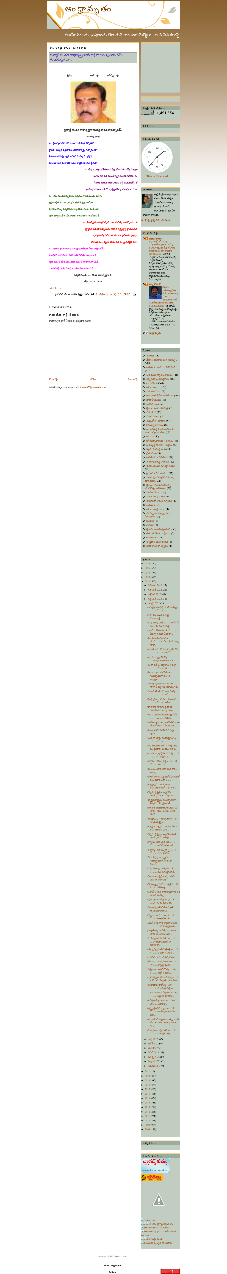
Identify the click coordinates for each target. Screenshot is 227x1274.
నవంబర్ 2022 (155, 589)
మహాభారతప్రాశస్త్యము (157, 545)
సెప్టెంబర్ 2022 (155, 598)
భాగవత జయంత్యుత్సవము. (161, 957)
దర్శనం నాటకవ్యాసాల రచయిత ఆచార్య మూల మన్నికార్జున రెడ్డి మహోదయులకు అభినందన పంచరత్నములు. (163, 296)
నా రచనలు (152, 383)
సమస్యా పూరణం (155, 424)
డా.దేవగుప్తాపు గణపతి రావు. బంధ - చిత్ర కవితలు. (160, 430)
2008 (148, 1129)
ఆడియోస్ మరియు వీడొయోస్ (160, 367)
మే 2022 (152, 1048)
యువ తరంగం (156, 238)
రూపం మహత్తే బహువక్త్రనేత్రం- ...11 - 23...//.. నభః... (162, 716)
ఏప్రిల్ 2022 (154, 1052)
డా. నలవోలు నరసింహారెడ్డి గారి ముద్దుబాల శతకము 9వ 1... (162, 747)
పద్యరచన (151, 412)
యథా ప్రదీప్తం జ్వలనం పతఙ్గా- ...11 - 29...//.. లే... (162, 666)
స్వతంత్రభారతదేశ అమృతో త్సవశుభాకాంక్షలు (160, 908)
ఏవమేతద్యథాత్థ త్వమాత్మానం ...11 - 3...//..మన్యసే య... (162, 924)
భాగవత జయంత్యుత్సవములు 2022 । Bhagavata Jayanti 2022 (162, 811)
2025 (148, 568)
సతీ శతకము (153, 391)
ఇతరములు (152, 404)
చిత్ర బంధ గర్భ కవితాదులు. (160, 374)
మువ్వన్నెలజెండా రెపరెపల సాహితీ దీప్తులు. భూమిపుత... (163, 685)
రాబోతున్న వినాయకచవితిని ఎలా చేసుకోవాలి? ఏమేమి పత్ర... (163, 724)
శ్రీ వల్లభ (150, 355)
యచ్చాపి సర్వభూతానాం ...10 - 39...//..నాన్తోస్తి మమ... (163, 963)
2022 (148, 581)
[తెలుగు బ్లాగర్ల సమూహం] (160, 1223)
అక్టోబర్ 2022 (155, 594)
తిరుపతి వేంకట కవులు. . (158, 533)
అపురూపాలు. (153, 387)
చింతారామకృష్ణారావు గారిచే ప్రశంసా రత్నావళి (161, 877)
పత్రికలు (150, 520)
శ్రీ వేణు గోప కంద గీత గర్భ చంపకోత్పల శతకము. (158, 486)
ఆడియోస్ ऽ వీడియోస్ (157, 457)
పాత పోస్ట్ (132, 379)
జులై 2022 (153, 1039)
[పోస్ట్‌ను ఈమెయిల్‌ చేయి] (134, 294)
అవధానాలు (152, 537)
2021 (148, 1071)
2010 (148, 1120)
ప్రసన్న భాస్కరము (155, 496)
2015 (148, 1098)
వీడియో (150, 524)
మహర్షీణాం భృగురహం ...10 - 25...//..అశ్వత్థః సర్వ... (161, 1031)
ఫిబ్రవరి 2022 (154, 1061)
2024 (148, 572)
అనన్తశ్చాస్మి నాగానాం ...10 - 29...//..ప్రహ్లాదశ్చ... (161, 1002)
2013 (148, 1107)
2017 (148, 1089)
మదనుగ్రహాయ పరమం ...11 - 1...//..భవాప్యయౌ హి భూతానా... (161, 941)
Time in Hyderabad (157, 176)
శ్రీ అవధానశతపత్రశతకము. (159, 529)
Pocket (124, 1256)
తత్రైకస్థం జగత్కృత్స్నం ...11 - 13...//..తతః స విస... (162, 851)
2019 (148, 1080)
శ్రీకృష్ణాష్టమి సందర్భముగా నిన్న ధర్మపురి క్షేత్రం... (162, 820)
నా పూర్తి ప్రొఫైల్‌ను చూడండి (155, 220)
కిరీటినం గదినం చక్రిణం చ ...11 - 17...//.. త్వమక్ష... (163, 762)
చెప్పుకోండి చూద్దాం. (156, 420)
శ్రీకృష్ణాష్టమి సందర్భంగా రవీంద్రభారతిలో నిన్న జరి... (161, 786)
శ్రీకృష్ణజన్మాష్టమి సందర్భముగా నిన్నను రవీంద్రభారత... (161, 801)
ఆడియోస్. (151, 505)
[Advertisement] (167, 65)
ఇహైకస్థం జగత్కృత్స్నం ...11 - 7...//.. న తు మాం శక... (162, 901)
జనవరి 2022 (154, 1065)
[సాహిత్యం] (153, 1238)
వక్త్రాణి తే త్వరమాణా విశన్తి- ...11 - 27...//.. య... (161, 693)
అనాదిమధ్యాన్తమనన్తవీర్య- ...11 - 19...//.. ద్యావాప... (163, 755)
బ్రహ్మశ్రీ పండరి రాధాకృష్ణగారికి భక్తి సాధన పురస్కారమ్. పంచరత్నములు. (86, 57)
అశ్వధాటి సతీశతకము (157, 541)
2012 (148, 1111)
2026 (148, 563)
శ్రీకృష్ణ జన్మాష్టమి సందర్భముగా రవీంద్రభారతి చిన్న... (162, 828)
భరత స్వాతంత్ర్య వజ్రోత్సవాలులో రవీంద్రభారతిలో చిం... (163, 778)
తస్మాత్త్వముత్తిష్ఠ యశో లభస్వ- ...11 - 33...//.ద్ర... (162, 608)
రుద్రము (150, 436)
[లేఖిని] (160, 1235)
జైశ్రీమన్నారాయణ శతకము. (160, 440)
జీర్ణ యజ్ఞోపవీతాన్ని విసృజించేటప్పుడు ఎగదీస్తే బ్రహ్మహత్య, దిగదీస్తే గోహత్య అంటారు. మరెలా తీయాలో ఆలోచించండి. (162, 248)
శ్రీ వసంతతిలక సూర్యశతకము (160, 465)
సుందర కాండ (153, 416)
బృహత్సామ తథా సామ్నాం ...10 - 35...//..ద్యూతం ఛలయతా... (163, 978)
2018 (148, 1084)
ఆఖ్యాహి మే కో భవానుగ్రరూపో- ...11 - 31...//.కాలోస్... (162, 650)
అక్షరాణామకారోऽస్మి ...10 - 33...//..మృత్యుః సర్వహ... (161, 986)
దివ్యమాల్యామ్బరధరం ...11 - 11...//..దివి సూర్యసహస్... (161, 870)
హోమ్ (93, 379)
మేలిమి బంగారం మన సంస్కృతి (161, 359)
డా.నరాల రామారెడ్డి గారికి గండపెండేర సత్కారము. (160, 708)
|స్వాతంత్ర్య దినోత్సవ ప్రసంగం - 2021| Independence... (162, 932)
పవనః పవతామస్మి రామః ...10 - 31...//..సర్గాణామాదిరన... (163, 994)
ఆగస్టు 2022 (154, 603)
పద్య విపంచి (155, 284)
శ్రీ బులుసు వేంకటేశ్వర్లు (157, 408)
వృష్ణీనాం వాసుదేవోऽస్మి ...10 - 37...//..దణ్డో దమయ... (161, 971)
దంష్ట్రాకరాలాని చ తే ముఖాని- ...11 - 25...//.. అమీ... (162, 700)
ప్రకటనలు (151, 453)
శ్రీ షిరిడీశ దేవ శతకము (157, 473)
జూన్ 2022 (153, 1043)
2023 (148, 577)
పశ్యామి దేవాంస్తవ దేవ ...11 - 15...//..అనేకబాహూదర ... (161, 843)
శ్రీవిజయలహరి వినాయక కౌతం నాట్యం (162, 770)
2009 (148, 1125)
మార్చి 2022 (154, 1056)
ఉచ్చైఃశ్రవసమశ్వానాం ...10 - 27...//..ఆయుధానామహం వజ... (161, 1011)
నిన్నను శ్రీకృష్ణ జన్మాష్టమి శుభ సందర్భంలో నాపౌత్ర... (161, 835)
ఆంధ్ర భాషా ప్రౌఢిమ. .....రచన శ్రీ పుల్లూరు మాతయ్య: (163, 624)
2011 (148, 1116)
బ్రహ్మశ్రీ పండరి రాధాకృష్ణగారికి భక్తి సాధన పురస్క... (163, 893)
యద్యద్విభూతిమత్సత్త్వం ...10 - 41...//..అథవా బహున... (163, 950)
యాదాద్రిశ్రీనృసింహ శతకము (160, 395)
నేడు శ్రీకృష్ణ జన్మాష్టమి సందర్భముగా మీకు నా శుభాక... (159, 861)
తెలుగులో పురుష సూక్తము (159, 500)
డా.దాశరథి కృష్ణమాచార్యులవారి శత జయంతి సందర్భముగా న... (163, 1022)
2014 (148, 1102)
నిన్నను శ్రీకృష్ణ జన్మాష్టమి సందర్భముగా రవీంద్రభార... (161, 793)
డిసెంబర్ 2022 (155, 585)
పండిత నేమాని (154, 492)
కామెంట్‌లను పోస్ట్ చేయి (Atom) (90, 387)
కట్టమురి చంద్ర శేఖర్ (156, 449)
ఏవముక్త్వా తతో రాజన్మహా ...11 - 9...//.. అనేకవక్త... (163, 885)
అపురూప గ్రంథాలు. (156, 509)
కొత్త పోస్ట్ (53, 379)
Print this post (56, 288)
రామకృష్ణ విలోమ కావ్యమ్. (159, 445)
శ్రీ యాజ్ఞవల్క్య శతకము (158, 461)
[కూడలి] (155, 1227)
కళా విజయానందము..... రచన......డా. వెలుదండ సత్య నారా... (163, 641)
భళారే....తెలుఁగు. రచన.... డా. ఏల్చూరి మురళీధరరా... (162, 632)
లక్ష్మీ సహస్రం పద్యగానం (158, 378)
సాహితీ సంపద (154, 399)
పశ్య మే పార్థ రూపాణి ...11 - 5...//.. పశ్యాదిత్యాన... (161, 916)
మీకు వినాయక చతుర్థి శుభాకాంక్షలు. (158, 616)
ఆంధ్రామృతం (89, 8)
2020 (148, 1076)
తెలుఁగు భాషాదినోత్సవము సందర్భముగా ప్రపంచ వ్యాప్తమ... (160, 676)
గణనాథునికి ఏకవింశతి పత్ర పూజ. (160, 731)
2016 (148, 1093)
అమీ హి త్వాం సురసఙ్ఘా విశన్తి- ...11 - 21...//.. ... (162, 739)
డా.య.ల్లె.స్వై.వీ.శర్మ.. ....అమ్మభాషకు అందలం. (160, 658)
